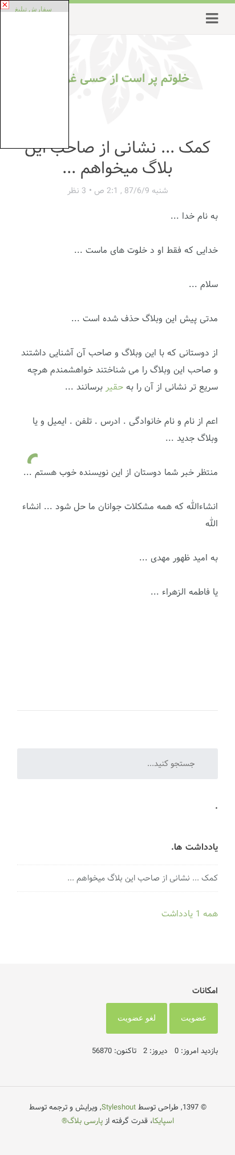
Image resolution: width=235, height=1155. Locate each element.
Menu (212, 18)
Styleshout (119, 1107)
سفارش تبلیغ (33, 9)
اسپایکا (163, 1121)
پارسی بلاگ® (82, 1121)
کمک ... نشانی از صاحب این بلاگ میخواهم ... (142, 878)
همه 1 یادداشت (189, 914)
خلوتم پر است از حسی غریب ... (111, 78)
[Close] (5, 5)
